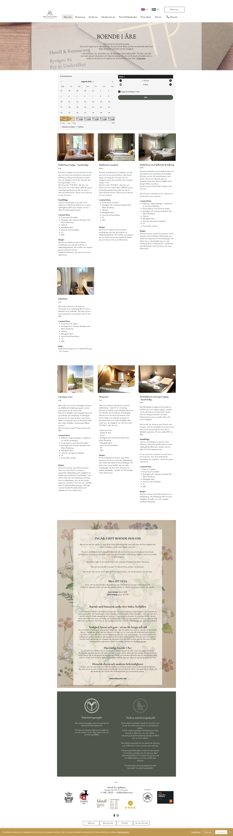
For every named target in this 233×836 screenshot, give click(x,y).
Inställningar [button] (196, 832)
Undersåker (141, 58)
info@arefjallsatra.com (135, 758)
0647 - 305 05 (108, 792)
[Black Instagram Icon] (117, 815)
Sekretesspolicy (123, 832)
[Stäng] (230, 832)
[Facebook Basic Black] (114, 815)
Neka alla (208, 832)
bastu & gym (141, 641)
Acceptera (221, 832)
